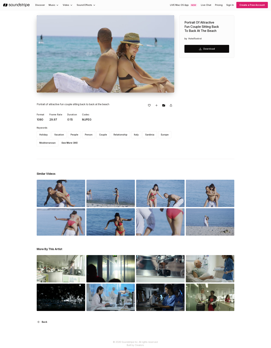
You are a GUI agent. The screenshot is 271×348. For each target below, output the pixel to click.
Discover (40, 5)
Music (52, 5)
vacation (59, 134)
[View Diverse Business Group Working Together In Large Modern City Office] (61, 278)
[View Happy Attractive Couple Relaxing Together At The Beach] (210, 231)
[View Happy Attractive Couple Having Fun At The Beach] (61, 202)
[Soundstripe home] (16, 5)
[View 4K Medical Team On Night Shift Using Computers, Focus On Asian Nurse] (160, 306)
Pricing (219, 5)
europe (165, 134)
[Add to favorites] (149, 105)
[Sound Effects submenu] (94, 5)
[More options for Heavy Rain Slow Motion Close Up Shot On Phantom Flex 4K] (80, 306)
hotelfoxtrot (195, 38)
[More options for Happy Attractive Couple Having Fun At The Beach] (80, 203)
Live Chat (206, 5)
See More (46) (69, 142)
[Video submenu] (71, 5)
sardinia (149, 134)
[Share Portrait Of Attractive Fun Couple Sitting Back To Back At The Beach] (171, 105)
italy (136, 134)
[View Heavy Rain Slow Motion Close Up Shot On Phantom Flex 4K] (61, 306)
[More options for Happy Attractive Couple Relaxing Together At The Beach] (229, 231)
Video (66, 5)
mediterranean (47, 142)
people (74, 134)
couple (103, 134)
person (89, 134)
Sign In (230, 5)
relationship (120, 134)
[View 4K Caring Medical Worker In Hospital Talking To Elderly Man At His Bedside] (210, 278)
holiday (43, 134)
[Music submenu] (57, 5)
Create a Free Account (252, 5)
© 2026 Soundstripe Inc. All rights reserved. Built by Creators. (135, 343)
